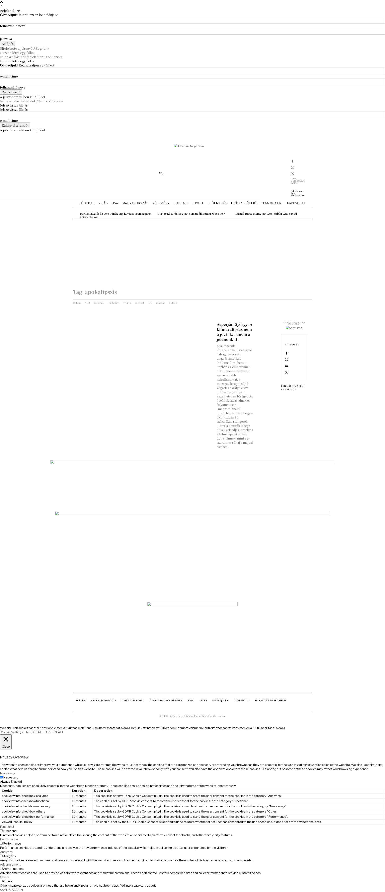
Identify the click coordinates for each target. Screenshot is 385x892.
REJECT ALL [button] (35, 732)
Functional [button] (7, 827)
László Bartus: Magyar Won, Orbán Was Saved (266, 213)
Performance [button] (9, 839)
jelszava (6, 39)
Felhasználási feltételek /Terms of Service (31, 57)
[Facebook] (292, 161)
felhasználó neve (12, 26)
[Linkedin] (286, 366)
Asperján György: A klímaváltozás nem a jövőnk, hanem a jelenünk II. (234, 332)
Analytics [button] (6, 852)
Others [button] (4, 877)
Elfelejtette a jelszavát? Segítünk (24, 48)
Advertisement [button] (10, 864)
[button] (160, 173)
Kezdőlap (286, 385)
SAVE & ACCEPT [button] (11, 890)
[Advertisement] (192, 250)
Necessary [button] (7, 773)
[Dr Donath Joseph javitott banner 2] (192, 605)
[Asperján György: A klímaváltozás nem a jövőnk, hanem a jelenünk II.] (265, 327)
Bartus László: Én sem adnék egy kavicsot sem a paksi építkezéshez (115, 215)
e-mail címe (9, 76)
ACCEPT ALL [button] (55, 732)
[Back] (1, 6)
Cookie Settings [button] (12, 732)
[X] (292, 174)
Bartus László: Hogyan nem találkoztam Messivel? (191, 213)
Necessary (10, 777)
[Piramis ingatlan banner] (192, 463)
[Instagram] (292, 168)
